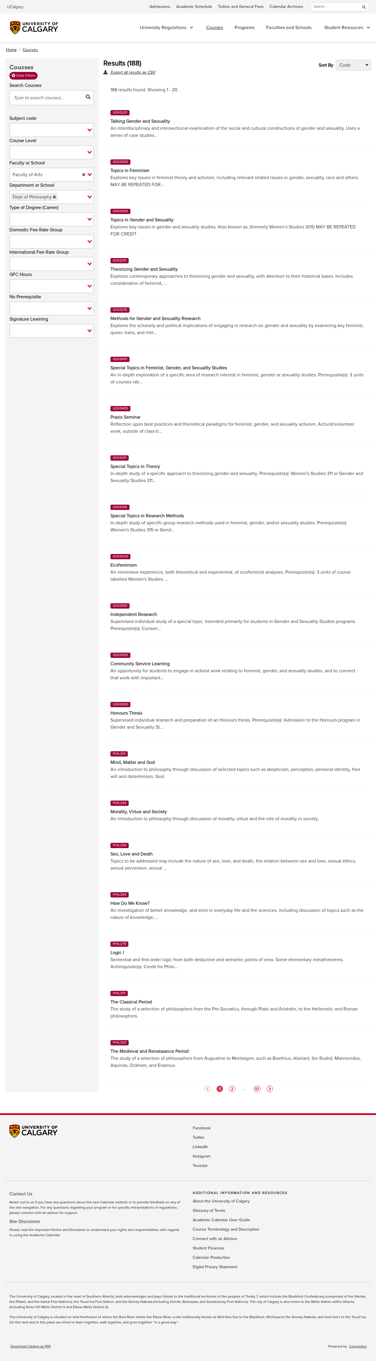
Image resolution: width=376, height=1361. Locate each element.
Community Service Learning (140, 664)
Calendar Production (211, 1258)
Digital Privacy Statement (215, 1267)
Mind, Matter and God (132, 762)
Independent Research (133, 614)
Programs (244, 27)
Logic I (117, 953)
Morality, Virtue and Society (138, 812)
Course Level (22, 141)
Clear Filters (25, 75)
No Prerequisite (25, 297)
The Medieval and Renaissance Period (149, 1051)
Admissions (160, 7)
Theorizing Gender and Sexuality (144, 269)
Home (11, 49)
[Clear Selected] (83, 174)
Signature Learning (28, 319)
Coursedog (358, 1346)
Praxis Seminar (125, 417)
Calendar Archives (286, 7)
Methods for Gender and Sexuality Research (155, 318)
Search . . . (321, 6)
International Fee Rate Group (39, 252)
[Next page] (269, 1089)
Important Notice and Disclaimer (60, 1230)
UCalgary (15, 6)
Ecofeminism (123, 565)
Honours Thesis (126, 713)
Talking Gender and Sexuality (140, 121)
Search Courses (25, 85)
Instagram (201, 1156)
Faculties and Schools (288, 27)
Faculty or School (27, 163)
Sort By (326, 65)
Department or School (31, 185)
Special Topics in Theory (135, 466)
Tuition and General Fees (241, 7)
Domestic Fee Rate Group (35, 230)
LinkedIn (200, 1147)
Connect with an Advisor (215, 1239)
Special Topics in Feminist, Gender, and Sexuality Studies (168, 368)
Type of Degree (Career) (33, 207)
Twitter (199, 1138)
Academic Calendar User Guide (221, 1220)
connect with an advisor (39, 1213)
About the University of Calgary (221, 1201)
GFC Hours (20, 274)
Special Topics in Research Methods (147, 516)
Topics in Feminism (130, 171)
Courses (214, 27)
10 (257, 1089)
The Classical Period (131, 1002)
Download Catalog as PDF (31, 1346)
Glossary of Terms (209, 1211)
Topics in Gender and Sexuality (142, 220)
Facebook (202, 1128)
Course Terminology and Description (226, 1229)
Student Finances (208, 1248)
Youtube (200, 1166)
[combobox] (51, 130)
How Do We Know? (130, 903)
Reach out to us (21, 1202)
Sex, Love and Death (131, 854)
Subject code (22, 118)
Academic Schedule (194, 7)
